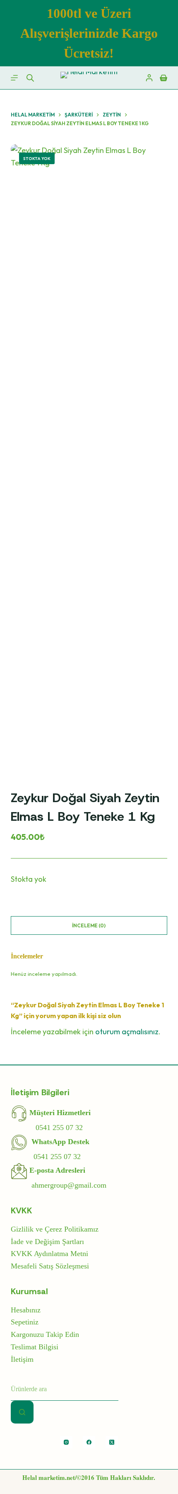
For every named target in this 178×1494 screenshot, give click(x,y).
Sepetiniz (24, 1322)
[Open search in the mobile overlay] (30, 78)
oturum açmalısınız (127, 1031)
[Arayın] (22, 1412)
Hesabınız (26, 1310)
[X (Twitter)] (112, 1442)
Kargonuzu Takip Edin (45, 1334)
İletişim (22, 1359)
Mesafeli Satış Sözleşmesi (50, 1266)
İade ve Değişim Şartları (47, 1241)
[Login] (149, 77)
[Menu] (14, 77)
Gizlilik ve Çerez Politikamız (55, 1229)
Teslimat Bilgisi (34, 1347)
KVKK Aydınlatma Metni (49, 1253)
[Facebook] (89, 1442)
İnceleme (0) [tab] (89, 925)
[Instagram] (66, 1442)
